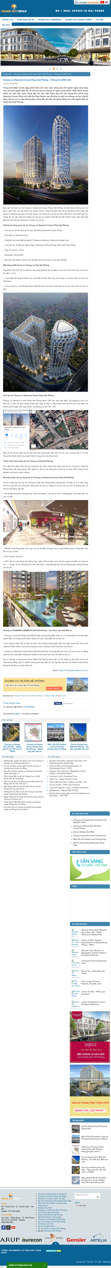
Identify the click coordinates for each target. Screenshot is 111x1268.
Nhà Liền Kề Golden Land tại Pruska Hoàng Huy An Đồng (94, 1137)
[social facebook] (3, 1226)
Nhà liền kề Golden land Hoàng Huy (89, 839)
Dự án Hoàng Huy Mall (83, 832)
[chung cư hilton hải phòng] (90, 1066)
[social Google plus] (8, 1226)
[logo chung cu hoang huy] (14, 5)
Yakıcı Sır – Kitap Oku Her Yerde (93, 972)
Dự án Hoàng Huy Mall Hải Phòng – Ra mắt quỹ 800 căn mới (94, 1159)
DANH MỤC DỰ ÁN (25, 20)
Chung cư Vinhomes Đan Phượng (52, 1210)
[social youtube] (13, 1226)
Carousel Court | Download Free (93, 962)
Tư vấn (99, 20)
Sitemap (106, 1262)
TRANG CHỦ (7, 20)
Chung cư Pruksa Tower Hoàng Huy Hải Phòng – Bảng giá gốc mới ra (92, 1149)
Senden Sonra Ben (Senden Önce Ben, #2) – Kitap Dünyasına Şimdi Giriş (94, 932)
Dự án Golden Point (46, 1226)
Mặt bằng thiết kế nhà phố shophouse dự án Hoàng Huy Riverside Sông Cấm (93, 1180)
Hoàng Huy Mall (45, 1208)
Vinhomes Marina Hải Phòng (50, 1215)
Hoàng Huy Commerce (49, 20)
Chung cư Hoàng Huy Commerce (52, 1194)
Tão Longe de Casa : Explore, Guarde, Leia (91, 982)
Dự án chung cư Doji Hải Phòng (51, 1221)
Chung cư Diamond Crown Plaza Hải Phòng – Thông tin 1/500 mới (35, 696)
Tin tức (6, 25)
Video (74, 886)
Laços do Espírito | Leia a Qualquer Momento (93, 1003)
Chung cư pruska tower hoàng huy (89, 835)
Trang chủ (7, 74)
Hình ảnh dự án (79, 852)
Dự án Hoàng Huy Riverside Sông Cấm (55, 1201)
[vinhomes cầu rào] (90, 1012)
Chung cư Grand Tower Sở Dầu (51, 1198)
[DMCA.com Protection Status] (53, 1250)
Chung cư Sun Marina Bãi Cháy (51, 1219)
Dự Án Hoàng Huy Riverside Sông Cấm (94, 1127)
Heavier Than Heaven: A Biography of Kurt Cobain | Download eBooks (93, 952)
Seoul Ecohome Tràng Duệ (49, 1217)
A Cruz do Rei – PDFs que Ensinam (93, 993)
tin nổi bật (81, 1205)
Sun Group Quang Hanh (48, 1212)
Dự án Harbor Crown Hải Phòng (51, 1228)
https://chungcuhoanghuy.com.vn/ (73, 670)
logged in (18, 714)
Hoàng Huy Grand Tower (78, 20)
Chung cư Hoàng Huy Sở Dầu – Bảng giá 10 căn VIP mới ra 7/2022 (93, 1169)
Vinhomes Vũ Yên (45, 1224)
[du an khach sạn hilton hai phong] (45, 679)
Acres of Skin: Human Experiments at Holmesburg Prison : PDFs (94, 942)
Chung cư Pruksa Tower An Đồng (52, 1196)
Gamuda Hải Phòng (52, 1231)
